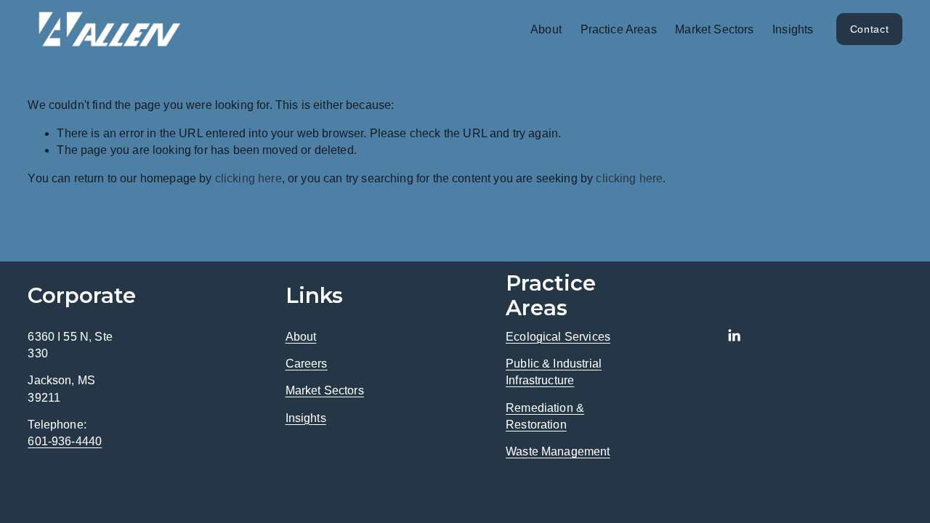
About (301, 337)
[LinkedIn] (734, 335)
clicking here (248, 178)
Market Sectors (714, 29)
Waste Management (558, 451)
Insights (792, 29)
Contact (869, 29)
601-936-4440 (65, 441)
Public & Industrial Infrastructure (554, 371)
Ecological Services (558, 337)
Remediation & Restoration (545, 416)
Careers (307, 363)
